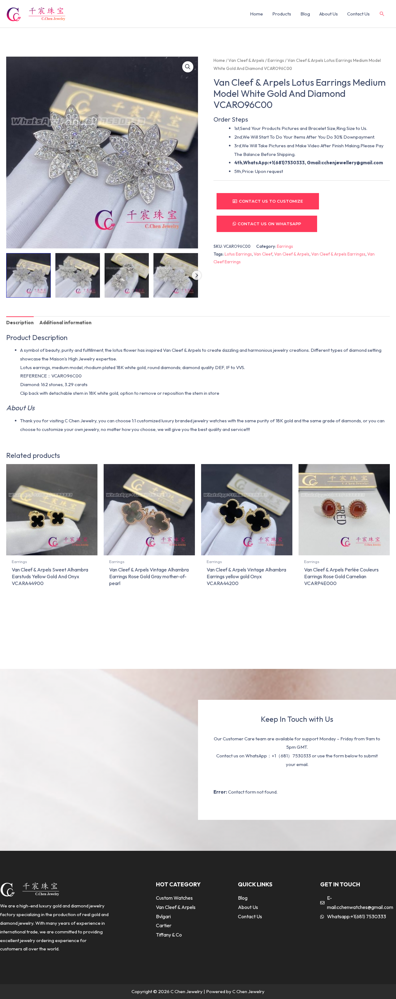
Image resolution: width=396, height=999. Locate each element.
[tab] (20, 322)
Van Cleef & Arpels (246, 60)
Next (196, 275)
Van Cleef (263, 254)
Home (256, 14)
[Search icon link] (382, 14)
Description (20, 322)
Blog (305, 14)
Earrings (276, 60)
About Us (328, 14)
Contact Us (358, 14)
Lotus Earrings (238, 254)
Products (281, 14)
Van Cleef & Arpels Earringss (338, 254)
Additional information (65, 322)
